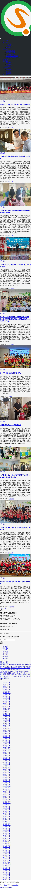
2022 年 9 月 (6, 752)
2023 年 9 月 (6, 732)
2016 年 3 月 (6, 877)
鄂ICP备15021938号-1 (6, 887)
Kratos (5, 885)
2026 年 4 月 (6, 688)
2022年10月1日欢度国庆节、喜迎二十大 (15, 676)
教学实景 (8, 71)
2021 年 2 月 (6, 782)
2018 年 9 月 (6, 826)
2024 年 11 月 (6, 710)
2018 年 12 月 (6, 821)
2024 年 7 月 (6, 716)
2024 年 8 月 (6, 715)
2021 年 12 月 (6, 765)
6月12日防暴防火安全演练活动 (19, 666)
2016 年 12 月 (6, 862)
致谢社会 (5, 656)
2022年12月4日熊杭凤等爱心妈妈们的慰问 (12, 671)
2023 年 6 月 (6, 737)
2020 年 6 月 (6, 796)
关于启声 (5, 42)
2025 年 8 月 (6, 696)
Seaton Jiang (15, 885)
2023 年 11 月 (6, 728)
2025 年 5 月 (6, 701)
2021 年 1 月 (6, 784)
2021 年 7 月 (6, 774)
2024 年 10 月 (6, 711)
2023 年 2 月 (6, 743)
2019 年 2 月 (6, 818)
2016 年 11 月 (6, 864)
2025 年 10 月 (6, 693)
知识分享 (5, 651)
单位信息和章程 (10, 51)
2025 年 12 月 (6, 691)
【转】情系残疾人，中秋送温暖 (10, 425)
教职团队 (5, 61)
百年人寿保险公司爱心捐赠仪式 (12, 669)
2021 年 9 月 (6, 770)
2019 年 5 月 (6, 813)
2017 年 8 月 (6, 848)
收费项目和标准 (10, 52)
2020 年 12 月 (6, 786)
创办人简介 (9, 45)
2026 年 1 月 (6, 689)
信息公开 (5, 49)
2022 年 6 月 (6, 757)
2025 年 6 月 (6, 699)
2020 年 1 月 (6, 799)
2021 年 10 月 (6, 769)
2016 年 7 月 (6, 870)
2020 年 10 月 (6, 789)
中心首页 (5, 40)
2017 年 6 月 (6, 852)
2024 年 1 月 (6, 725)
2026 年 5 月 (6, 686)
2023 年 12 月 (6, 726)
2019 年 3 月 (6, 816)
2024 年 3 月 (6, 723)
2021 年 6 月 (6, 776)
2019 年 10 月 (6, 804)
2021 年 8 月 (6, 772)
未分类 (5, 649)
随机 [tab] (7, 661)
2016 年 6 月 (6, 872)
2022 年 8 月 (6, 754)
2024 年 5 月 (6, 720)
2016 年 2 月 (6, 879)
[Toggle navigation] (0, 38)
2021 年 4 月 (6, 779)
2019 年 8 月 (6, 808)
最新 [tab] (1, 661)
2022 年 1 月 (6, 764)
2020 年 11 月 (6, 787)
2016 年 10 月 (6, 865)
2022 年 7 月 (6, 755)
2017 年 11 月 (6, 843)
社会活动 (2, 101)
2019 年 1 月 (6, 820)
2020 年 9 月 (6, 791)
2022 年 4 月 (6, 760)
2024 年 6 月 (6, 718)
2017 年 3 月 (6, 857)
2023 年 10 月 (6, 730)
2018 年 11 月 (6, 823)
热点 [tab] (4, 661)
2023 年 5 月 (6, 738)
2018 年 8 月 (6, 828)
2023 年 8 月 (6, 733)
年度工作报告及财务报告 (13, 57)
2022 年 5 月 (6, 759)
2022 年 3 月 (6, 762)
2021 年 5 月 (6, 777)
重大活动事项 (10, 54)
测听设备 (8, 69)
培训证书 (8, 64)
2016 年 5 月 (6, 874)
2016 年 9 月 (6, 867)
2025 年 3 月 (6, 704)
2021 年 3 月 (6, 781)
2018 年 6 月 (6, 831)
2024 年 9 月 (6, 713)
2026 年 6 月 (6, 684)
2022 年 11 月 (6, 748)
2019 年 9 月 (6, 806)
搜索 (2, 641)
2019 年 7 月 (6, 809)
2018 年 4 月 (6, 835)
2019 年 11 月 (6, 803)
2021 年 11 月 (6, 767)
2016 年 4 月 (6, 875)
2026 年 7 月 (6, 682)
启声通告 (5, 648)
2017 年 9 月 (6, 847)
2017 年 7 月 (6, 850)
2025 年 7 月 (6, 698)
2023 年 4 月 (6, 740)
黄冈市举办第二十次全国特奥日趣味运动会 (12, 664)
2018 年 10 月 (6, 825)
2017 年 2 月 (6, 858)
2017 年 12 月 (6, 842)
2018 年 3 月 (6, 836)
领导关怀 (2, 153)
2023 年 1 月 (6, 745)
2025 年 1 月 (6, 706)
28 (5, 608)
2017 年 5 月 (6, 853)
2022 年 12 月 (6, 747)
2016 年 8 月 (6, 869)
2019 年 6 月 (6, 811)
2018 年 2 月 (6, 838)
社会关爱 (5, 653)
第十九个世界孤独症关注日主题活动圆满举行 (15, 104)
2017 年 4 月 (6, 855)
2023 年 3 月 (6, 742)
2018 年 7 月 (6, 830)
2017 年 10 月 (6, 845)
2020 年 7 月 (6, 794)
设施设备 (5, 67)
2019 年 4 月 (6, 814)
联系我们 (5, 74)
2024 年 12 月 (6, 708)
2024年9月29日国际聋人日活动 (10, 373)
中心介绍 (8, 44)
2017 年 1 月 (6, 860)
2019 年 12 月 (6, 801)
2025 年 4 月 (6, 703)
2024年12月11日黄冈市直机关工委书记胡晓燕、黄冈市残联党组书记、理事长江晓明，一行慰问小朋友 (15, 319)
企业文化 (8, 47)
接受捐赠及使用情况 (12, 56)
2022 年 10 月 (6, 750)
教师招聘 (8, 66)
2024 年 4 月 (6, 721)
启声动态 (5, 59)
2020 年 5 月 (6, 798)
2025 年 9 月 (6, 694)
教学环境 (8, 73)
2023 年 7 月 (6, 735)
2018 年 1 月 (6, 840)
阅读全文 (10, 127)
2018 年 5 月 (6, 833)
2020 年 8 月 (6, 792)
